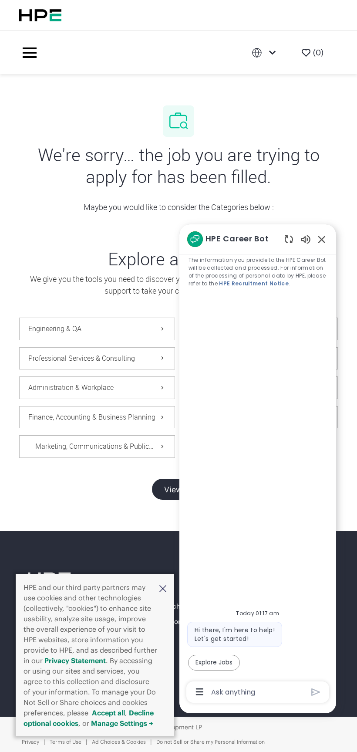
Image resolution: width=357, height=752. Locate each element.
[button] (162, 588)
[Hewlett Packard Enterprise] (40, 15)
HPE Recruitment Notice (254, 283)
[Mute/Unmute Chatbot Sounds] (305, 239)
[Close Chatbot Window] (321, 239)
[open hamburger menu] (29, 52)
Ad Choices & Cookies (119, 741)
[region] (257, 464)
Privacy (30, 741)
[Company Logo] (146, 52)
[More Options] (199, 692)
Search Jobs (176, 606)
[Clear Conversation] (289, 239)
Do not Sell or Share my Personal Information (210, 741)
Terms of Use (65, 741)
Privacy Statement (75, 660)
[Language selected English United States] (266, 52)
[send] (315, 692)
